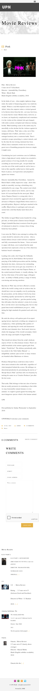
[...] (18, 574)
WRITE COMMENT (31, 439)
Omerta (4, 638)
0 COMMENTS (30, 425)
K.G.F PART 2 (6, 554)
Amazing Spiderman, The (9, 611)
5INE (23, 688)
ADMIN (19, 425)
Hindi (5, 49)
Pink (8, 46)
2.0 (3, 581)
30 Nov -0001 (7, 425)
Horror (5, 428)
